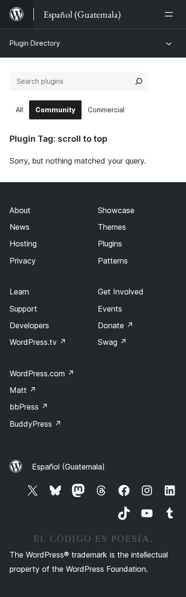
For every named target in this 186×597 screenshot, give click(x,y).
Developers (29, 325)
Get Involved (121, 291)
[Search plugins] (138, 81)
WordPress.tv (38, 342)
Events (110, 308)
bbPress (29, 406)
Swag (112, 342)
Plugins (110, 243)
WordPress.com (42, 373)
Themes (112, 227)
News (20, 227)
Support (23, 308)
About (20, 210)
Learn (19, 291)
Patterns (113, 260)
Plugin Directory (35, 43)
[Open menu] (170, 14)
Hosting (23, 243)
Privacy (23, 260)
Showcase (116, 210)
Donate (116, 325)
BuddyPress (36, 424)
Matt (23, 390)
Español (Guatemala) (68, 466)
